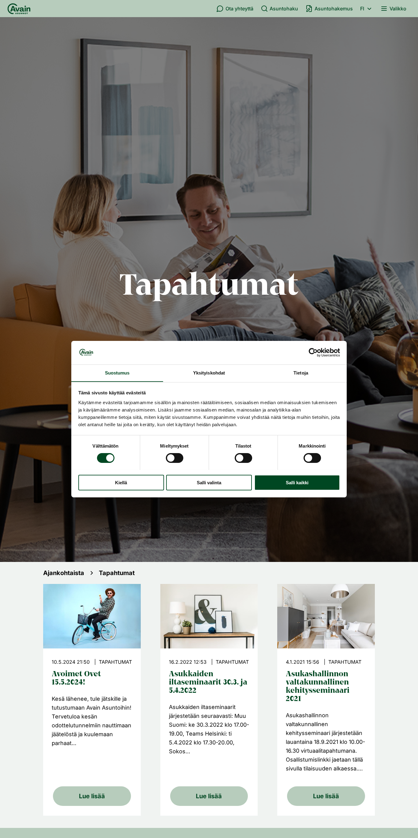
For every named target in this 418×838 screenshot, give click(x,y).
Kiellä (121, 482)
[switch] (174, 458)
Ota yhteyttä (239, 9)
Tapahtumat (117, 573)
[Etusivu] (19, 8)
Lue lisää (92, 796)
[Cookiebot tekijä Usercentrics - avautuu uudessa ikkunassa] (313, 352)
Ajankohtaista (63, 573)
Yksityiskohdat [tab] (209, 372)
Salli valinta (209, 482)
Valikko (398, 9)
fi (362, 9)
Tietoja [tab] (300, 372)
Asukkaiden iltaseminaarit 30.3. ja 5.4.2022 (208, 683)
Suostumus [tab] (117, 372)
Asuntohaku (284, 9)
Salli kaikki (297, 482)
